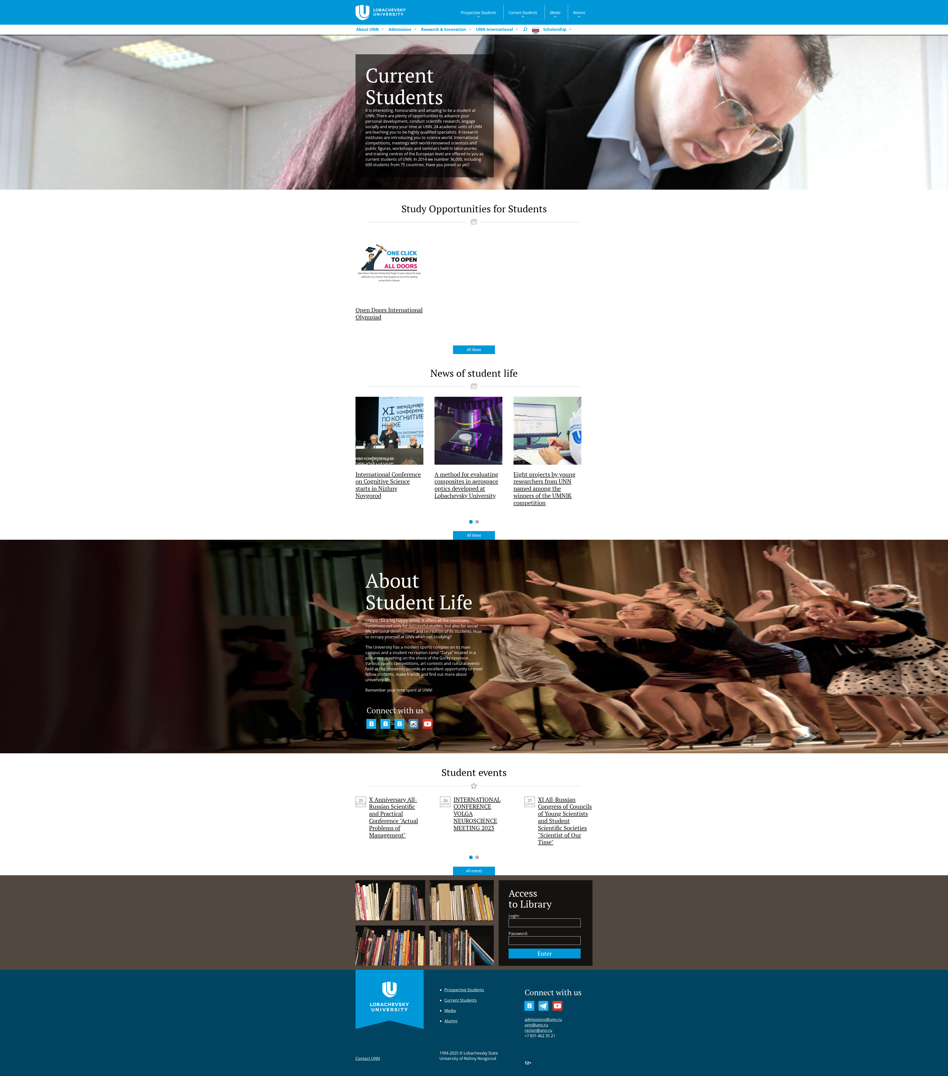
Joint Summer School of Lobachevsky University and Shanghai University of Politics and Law (480, 817)
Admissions (400, 29)
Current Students (523, 12)
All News (474, 349)
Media (555, 12)
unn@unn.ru (536, 1025)
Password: (518, 933)
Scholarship (554, 29)
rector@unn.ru (538, 1030)
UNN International (494, 29)
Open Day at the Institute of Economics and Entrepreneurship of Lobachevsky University (564, 817)
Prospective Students (478, 12)
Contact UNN (368, 1058)
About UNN (367, 29)
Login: (514, 915)
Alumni (579, 12)
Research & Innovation (443, 29)
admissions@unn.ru (543, 1019)
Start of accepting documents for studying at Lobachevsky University (392, 814)
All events (474, 871)
